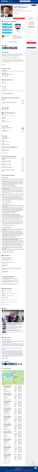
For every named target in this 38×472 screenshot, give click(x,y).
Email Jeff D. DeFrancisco (7, 461)
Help (17, 470)
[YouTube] (16, 469)
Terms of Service (20, 470)
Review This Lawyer (17, 13)
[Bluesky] (20, 469)
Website (3, 290)
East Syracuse (17, 4)
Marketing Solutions (30, 470)
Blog (2, 301)
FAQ (27, 47)
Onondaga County (12, 4)
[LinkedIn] (15, 469)
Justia (1, 4)
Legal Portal (11, 470)
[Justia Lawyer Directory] (4, 1)
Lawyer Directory (5, 4)
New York (8, 4)
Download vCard (6, 463)
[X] (21, 469)
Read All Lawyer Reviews (13, 41)
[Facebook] (17, 469)
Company (14, 470)
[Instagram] (18, 469)
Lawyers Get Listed (32, 47)
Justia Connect (7, 470)
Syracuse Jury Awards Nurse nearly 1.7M (8, 262)
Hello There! (33, 462)
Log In (32, 1)
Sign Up (36, 1)
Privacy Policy (25, 470)
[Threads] (19, 469)
